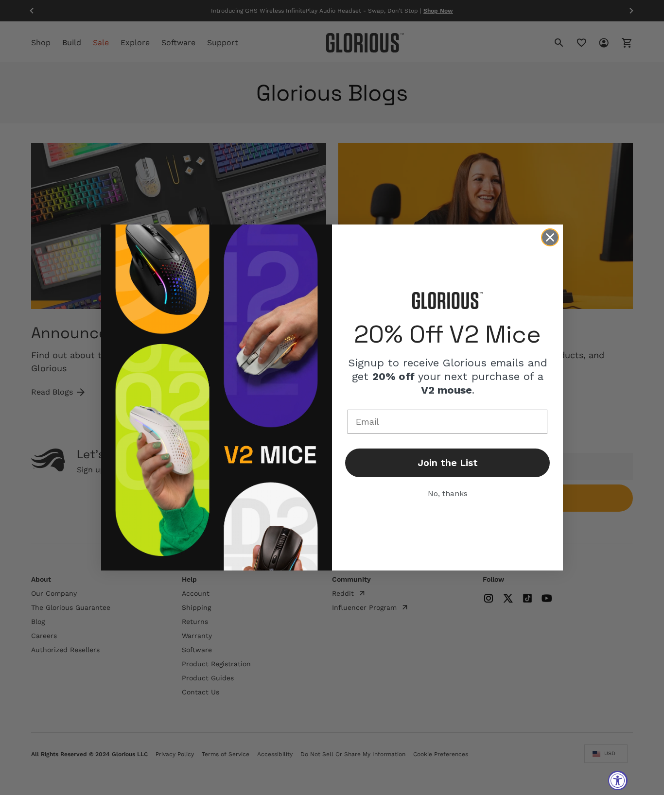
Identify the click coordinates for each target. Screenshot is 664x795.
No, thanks (448, 493)
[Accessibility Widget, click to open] (618, 780)
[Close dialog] (550, 237)
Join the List (448, 462)
